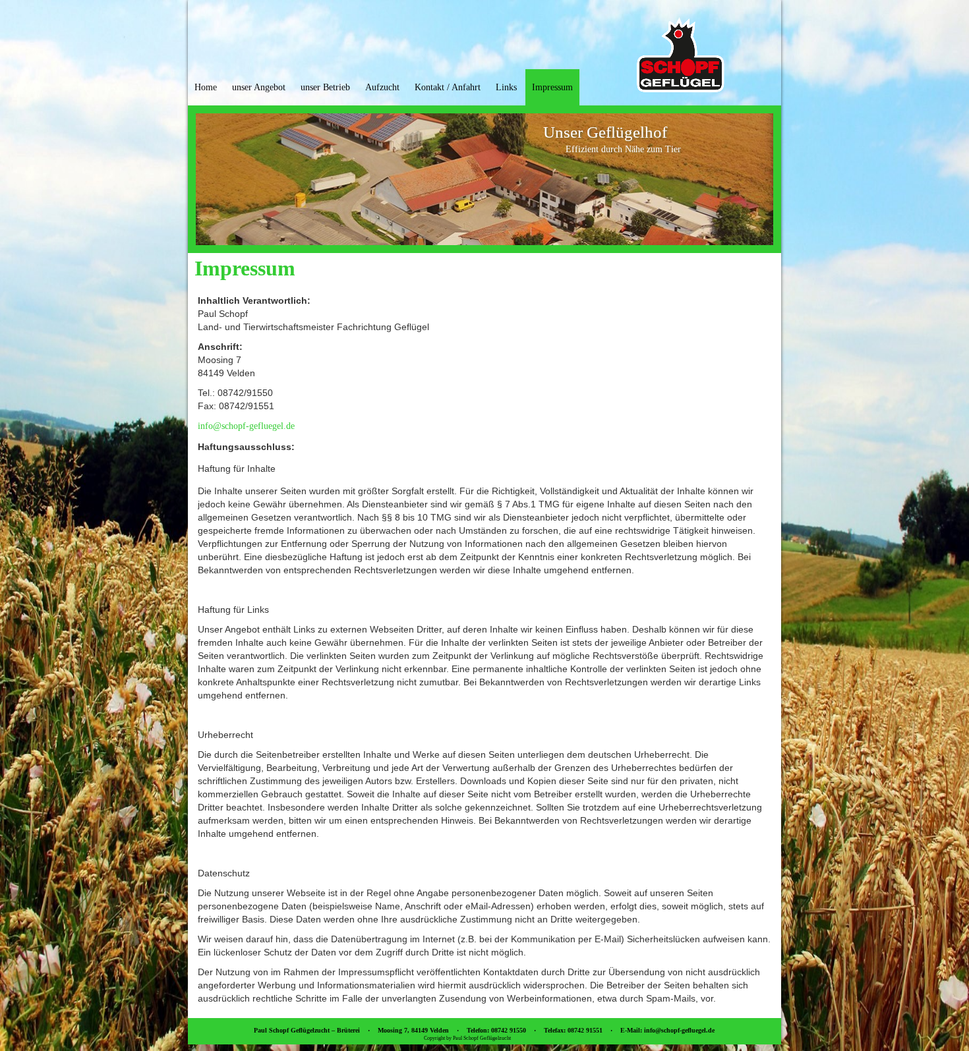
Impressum (552, 87)
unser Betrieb (325, 87)
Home (205, 87)
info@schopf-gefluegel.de (246, 426)
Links (506, 87)
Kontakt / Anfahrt (448, 87)
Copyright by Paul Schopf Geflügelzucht (467, 1038)
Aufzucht (382, 87)
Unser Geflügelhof (605, 132)
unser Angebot (258, 87)
